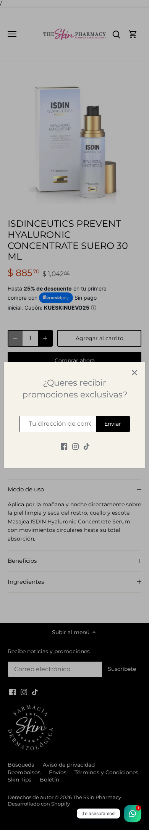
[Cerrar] (134, 372)
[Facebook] (64, 447)
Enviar (112, 423)
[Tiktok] (86, 447)
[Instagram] (75, 447)
